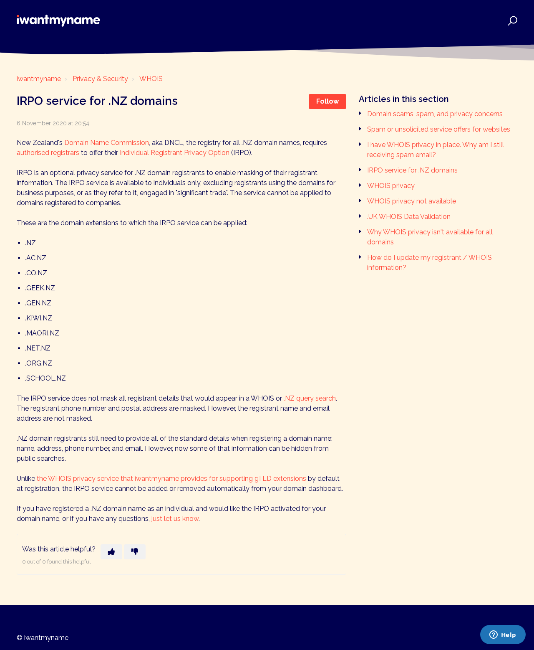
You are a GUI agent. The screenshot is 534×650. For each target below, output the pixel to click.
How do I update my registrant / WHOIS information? (429, 263)
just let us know (175, 519)
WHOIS (151, 79)
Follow (327, 101)
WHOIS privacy (391, 186)
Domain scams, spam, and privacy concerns (435, 114)
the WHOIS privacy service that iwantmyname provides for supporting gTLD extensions (171, 478)
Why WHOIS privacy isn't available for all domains (430, 237)
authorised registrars (48, 153)
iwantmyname (39, 79)
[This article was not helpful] (135, 551)
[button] (511, 20)
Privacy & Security (100, 79)
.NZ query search (310, 398)
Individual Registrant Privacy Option (174, 153)
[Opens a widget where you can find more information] (503, 635)
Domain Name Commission (106, 143)
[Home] (58, 21)
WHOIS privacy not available (411, 201)
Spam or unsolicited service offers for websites (438, 129)
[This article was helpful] (111, 551)
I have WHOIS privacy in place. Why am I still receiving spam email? (435, 150)
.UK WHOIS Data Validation (409, 217)
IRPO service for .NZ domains (412, 170)
